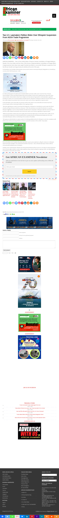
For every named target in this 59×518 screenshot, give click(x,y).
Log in (56, 511)
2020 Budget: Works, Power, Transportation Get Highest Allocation (6, 193)
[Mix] (34, 57)
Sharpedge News (24, 478)
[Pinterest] (22, 57)
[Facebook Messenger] (16, 57)
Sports (4, 504)
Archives (33, 1)
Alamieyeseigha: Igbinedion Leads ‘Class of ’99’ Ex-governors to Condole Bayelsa (23, 194)
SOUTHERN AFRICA (6, 476)
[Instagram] (19, 57)
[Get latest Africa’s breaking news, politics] (10, 11)
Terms (51, 1)
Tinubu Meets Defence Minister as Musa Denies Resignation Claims (30, 414)
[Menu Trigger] (54, 16)
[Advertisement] (26, 207)
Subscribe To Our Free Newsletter (10, 1)
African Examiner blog (7, 3)
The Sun (4, 490)
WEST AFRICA (5, 474)
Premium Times (24, 483)
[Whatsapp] (10, 57)
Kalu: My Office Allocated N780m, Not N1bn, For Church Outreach (30, 411)
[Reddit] (28, 57)
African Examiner (11, 40)
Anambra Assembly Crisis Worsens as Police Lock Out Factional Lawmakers (31, 195)
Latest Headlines (19, 40)
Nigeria (4, 502)
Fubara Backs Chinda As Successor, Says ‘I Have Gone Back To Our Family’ (26, 29)
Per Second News (24, 487)
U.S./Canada (25, 40)
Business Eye (5, 498)
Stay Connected (19, 3)
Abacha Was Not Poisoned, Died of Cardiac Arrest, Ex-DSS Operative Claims (30, 417)
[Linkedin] (25, 57)
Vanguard (4, 494)
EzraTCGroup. (10, 511)
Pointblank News (24, 474)
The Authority (5, 496)
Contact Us (40, 1)
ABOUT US (46, 1)
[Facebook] (4, 57)
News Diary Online (25, 480)
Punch (4, 486)
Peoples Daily (5, 492)
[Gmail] (13, 57)
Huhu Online (23, 476)
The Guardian (5, 484)
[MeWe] (31, 57)
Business (4, 506)
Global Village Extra (25, 481)
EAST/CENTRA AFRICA (7, 478)
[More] (37, 57)
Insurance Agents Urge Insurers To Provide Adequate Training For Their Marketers (14, 194)
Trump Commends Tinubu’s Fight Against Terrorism (30, 405)
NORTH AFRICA (6, 480)
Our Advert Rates (25, 1)
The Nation (5, 488)
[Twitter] (7, 57)
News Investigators (25, 485)
